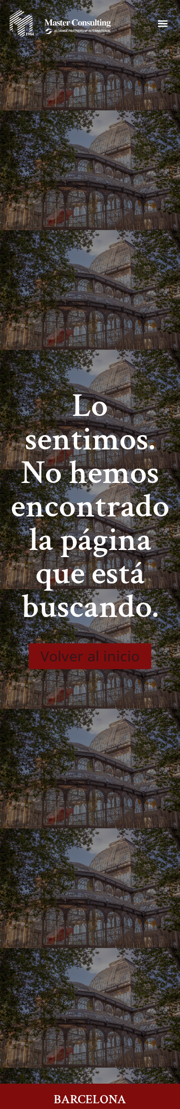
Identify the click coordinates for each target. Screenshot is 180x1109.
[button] (162, 23)
